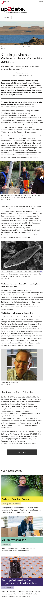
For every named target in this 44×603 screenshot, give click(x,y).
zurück (6, 17)
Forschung (19, 73)
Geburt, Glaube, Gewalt (16, 499)
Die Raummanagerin (14, 539)
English (40, 2)
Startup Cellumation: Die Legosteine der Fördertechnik (19, 582)
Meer (26, 73)
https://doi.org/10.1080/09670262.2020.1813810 (19, 443)
